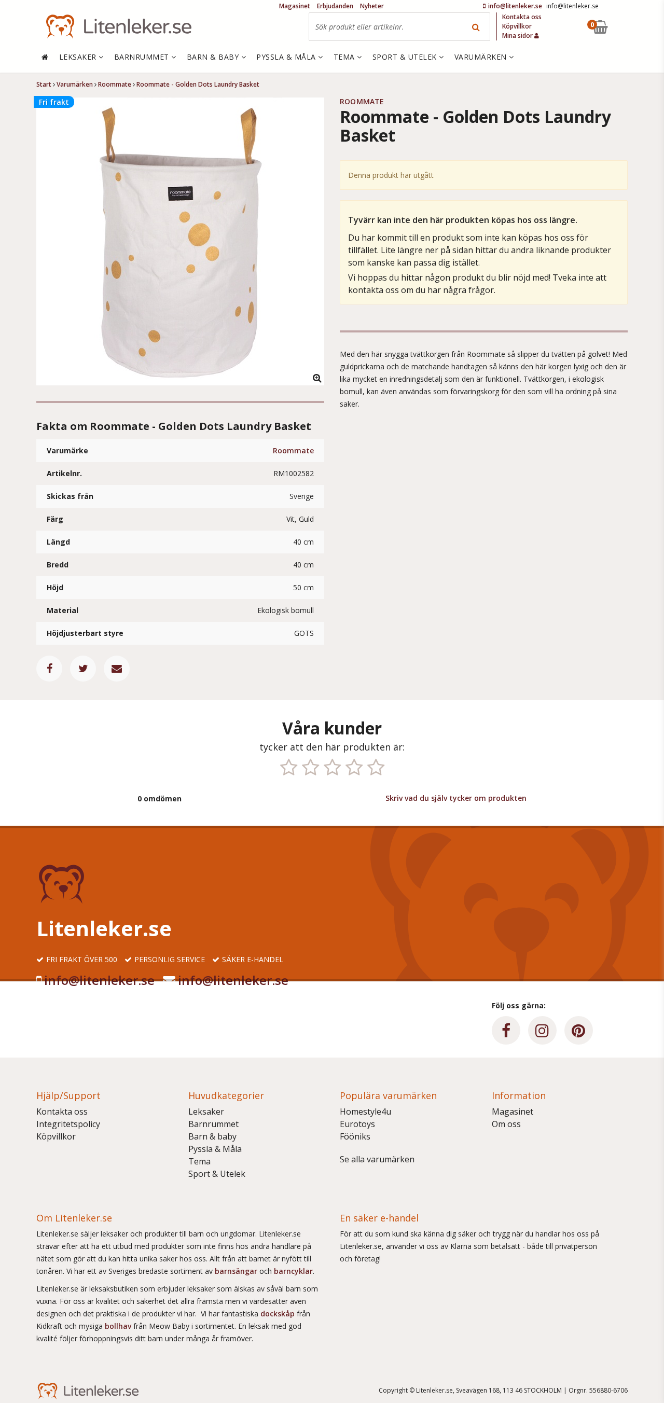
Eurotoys (357, 1124)
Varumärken (481, 57)
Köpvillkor (56, 1136)
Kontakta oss (62, 1111)
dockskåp (278, 1313)
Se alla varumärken (377, 1159)
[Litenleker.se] (118, 26)
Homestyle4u (365, 1111)
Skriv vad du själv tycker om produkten (456, 798)
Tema (199, 1161)
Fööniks (355, 1136)
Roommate (293, 450)
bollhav (119, 1326)
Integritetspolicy (68, 1124)
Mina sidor (518, 35)
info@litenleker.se (99, 980)
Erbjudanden (335, 6)
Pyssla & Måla (215, 1149)
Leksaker (206, 1111)
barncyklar (293, 1271)
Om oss (506, 1124)
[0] (624, 26)
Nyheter (372, 6)
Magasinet (512, 1111)
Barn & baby (212, 1136)
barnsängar (236, 1271)
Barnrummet (213, 1124)
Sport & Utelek (216, 1173)
